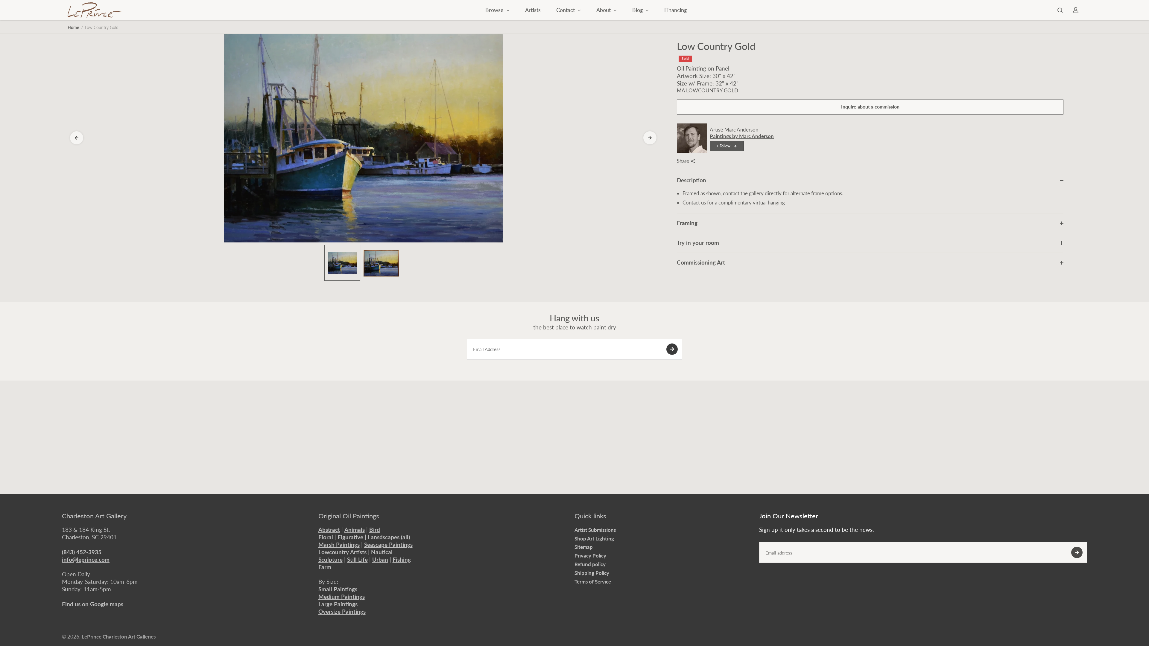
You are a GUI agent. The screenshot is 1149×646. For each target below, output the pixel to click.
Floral (325, 537)
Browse (495, 10)
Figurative (350, 537)
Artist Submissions (595, 530)
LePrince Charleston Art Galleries (119, 636)
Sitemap (583, 547)
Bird (374, 529)
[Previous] (76, 137)
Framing (687, 222)
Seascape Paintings (388, 544)
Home (73, 27)
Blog (638, 10)
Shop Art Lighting (594, 538)
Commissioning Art (701, 262)
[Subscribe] (672, 349)
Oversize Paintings (342, 611)
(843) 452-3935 (81, 552)
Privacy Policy (590, 555)
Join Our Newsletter (788, 516)
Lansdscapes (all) (389, 537)
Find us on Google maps (92, 604)
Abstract (329, 529)
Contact (566, 10)
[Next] (649, 137)
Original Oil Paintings (348, 516)
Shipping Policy (591, 573)
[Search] (1060, 10)
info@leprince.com (86, 559)
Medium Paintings (341, 596)
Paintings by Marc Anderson (742, 136)
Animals (354, 529)
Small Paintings (337, 589)
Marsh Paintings (339, 544)
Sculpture (330, 559)
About (604, 10)
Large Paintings (338, 604)
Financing (675, 10)
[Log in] (1075, 10)
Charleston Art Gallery (94, 516)
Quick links (590, 516)
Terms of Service (592, 581)
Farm (324, 566)
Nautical (382, 552)
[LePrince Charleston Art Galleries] (94, 10)
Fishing (402, 559)
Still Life (357, 559)
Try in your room (698, 242)
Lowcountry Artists (342, 552)
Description (691, 180)
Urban (380, 559)
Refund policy (590, 564)
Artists (533, 10)
